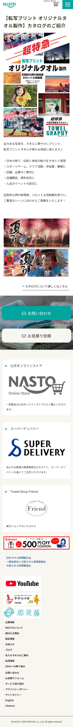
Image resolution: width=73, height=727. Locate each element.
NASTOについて (14, 627)
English (9, 700)
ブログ (8, 649)
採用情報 (10, 660)
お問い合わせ (39, 313)
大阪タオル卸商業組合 (18, 565)
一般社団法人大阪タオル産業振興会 (26, 561)
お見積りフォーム (14, 678)
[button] (67, 4)
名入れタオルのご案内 (16, 655)
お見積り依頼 (39, 336)
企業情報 (10, 622)
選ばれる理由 (12, 633)
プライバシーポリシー (16, 689)
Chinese (10, 705)
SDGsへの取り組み (15, 666)
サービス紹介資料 (14, 683)
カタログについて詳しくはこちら (46, 286)
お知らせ (10, 644)
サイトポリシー (13, 694)
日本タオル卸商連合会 (18, 557)
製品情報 (10, 638)
